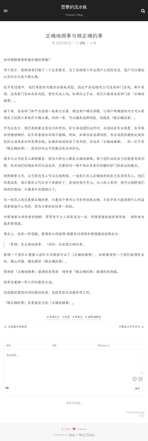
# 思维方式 (53, 317)
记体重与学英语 (17, 326)
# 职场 (66, 317)
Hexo (72, 434)
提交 (137, 388)
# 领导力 (77, 317)
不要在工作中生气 (130, 326)
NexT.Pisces (87, 434)
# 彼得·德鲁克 (93, 317)
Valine (142, 412)
